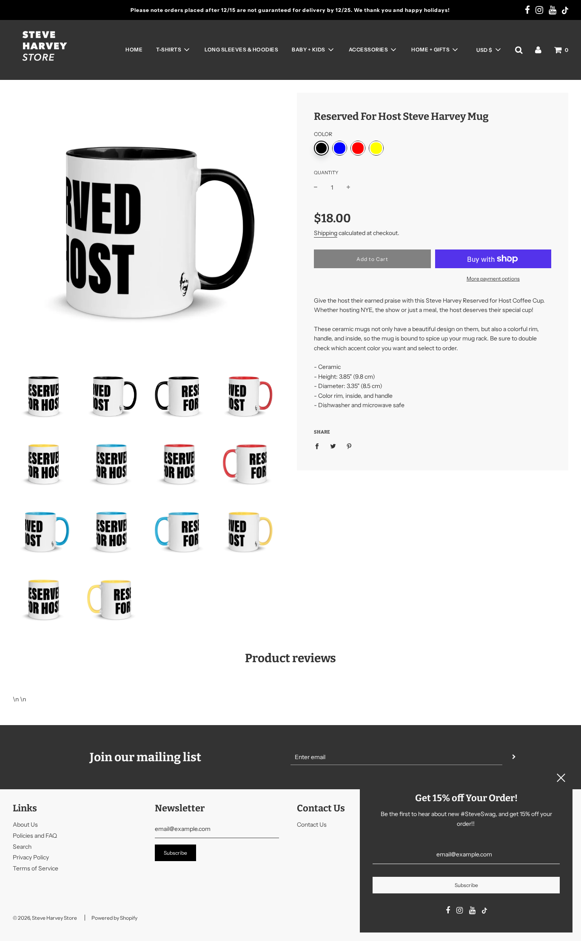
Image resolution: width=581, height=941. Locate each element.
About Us (25, 824)
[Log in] (538, 50)
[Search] (518, 50)
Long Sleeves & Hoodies (241, 49)
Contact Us (312, 824)
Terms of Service (35, 868)
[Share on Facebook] (319, 445)
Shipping (325, 233)
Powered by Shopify (114, 918)
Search (22, 846)
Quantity (326, 173)
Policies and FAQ (35, 835)
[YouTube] (552, 11)
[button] (488, 50)
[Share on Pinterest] (349, 445)
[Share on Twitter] (333, 445)
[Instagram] (539, 11)
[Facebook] (527, 11)
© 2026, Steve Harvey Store (45, 918)
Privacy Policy (31, 857)
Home (133, 49)
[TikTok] (565, 11)
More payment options (493, 278)
